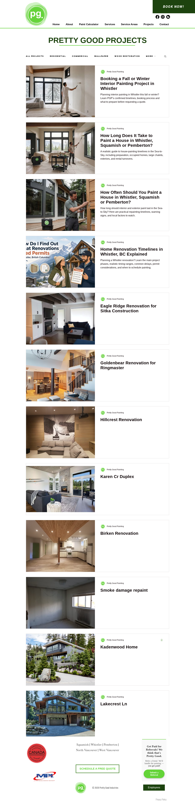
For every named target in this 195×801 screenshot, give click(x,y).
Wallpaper (101, 56)
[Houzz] (168, 17)
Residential (58, 56)
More (149, 56)
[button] (165, 56)
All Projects (35, 56)
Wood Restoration (127, 56)
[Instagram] (163, 17)
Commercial (80, 56)
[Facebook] (157, 17)
